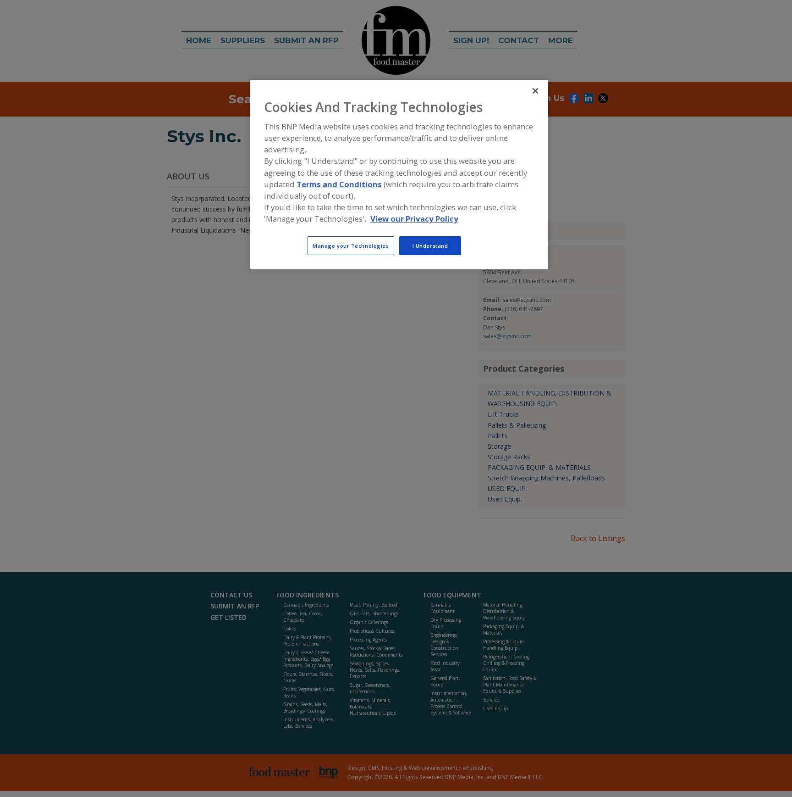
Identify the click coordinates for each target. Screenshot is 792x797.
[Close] (535, 91)
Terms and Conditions (339, 184)
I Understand (430, 245)
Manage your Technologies (351, 245)
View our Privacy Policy (414, 218)
